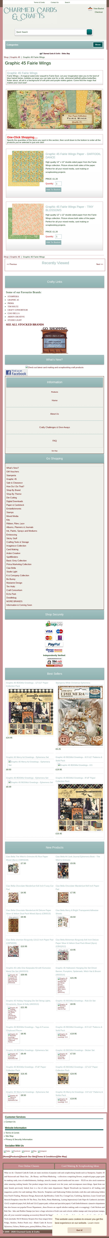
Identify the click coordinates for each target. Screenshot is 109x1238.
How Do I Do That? (15, 486)
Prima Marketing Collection (18, 564)
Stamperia (11, 475)
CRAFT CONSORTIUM (18, 310)
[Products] (15, 1156)
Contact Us (55, 2)
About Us (54, 414)
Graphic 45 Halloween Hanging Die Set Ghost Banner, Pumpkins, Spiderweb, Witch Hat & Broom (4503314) (78, 971)
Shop (6, 57)
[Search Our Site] (28, 1156)
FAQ (55, 441)
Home (54, 400)
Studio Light (11, 571)
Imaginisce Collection (16, 545)
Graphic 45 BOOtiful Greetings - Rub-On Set (76, 1001)
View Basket (99, 8)
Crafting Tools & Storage (17, 542)
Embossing (11, 534)
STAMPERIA (13, 296)
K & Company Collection (17, 575)
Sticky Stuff (11, 538)
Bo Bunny (10, 579)
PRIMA (11, 303)
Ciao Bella (11, 568)
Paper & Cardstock (15, 505)
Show (97, 44)
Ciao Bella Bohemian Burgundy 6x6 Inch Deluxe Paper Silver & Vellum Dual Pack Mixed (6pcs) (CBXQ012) (77, 943)
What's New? (12, 468)
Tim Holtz (10, 586)
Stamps (10, 512)
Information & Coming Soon (19, 605)
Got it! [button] (79, 1230)
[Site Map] (62, 1156)
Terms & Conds (39, 2)
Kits (8, 520)
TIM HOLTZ (13, 307)
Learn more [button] (93, 1223)
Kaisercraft (11, 1176)
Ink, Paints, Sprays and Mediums (21, 531)
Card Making (12, 549)
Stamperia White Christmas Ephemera (73, 683)
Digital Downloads (14, 501)
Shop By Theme (13, 494)
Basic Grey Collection (16, 560)
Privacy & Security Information (19, 1139)
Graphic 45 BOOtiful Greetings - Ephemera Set (27, 778)
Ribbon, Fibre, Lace (15, 523)
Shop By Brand (13, 490)
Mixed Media (12, 516)
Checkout (99, 12)
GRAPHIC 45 (13, 300)
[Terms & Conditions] (46, 1156)
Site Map (54, 451)
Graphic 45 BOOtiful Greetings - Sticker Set (75, 1050)
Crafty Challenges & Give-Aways (54, 427)
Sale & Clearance (14, 483)
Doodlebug (11, 597)
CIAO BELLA (14, 313)
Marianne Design (14, 583)
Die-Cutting (11, 497)
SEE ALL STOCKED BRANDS (25, 324)
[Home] (6, 1156)
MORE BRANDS (14, 601)
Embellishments (13, 508)
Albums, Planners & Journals (19, 527)
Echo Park (11, 594)
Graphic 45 (15, 57)
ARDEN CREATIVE (16, 317)
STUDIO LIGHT (15, 320)
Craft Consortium (14, 590)
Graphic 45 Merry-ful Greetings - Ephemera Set (27, 757)
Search (67, 2)
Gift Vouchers (12, 471)
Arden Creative (13, 553)
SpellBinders (12, 557)
